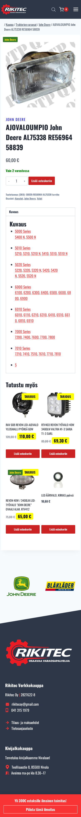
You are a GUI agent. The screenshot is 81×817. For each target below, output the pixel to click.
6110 (26, 314)
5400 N (20, 237)
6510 (59, 314)
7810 (57, 353)
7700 (43, 337)
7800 (51, 337)
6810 (21, 320)
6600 (62, 292)
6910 (30, 320)
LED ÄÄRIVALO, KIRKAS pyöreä (57, 495)
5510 (53, 253)
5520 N (31, 275)
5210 (18, 253)
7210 (18, 353)
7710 (50, 353)
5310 (26, 253)
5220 (18, 270)
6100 (18, 292)
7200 (18, 337)
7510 (34, 353)
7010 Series (22, 348)
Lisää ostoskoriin (41, 180)
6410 (51, 314)
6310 (43, 314)
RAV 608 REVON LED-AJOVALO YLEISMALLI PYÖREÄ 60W (22, 426)
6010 (18, 314)
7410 (26, 353)
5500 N (31, 237)
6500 (53, 292)
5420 (46, 270)
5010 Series (22, 247)
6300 (35, 292)
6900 (24, 298)
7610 (42, 353)
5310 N (35, 253)
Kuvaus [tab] (13, 211)
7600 (35, 337)
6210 (35, 314)
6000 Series (23, 286)
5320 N (36, 270)
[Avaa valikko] (76, 9)
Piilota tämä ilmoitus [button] (40, 809)
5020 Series (23, 264)
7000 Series (23, 331)
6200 (27, 292)
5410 (45, 253)
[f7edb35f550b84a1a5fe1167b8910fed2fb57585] (40, 74)
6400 (44, 292)
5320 (26, 270)
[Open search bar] (54, 9)
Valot (39, 198)
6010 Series (23, 309)
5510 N (63, 253)
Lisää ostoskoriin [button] (23, 453)
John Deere (16, 119)
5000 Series (23, 231)
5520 (21, 275)
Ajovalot (19, 198)
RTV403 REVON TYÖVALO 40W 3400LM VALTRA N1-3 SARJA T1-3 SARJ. (57, 429)
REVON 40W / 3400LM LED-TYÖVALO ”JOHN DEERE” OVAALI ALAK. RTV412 (21, 504)
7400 (26, 337)
